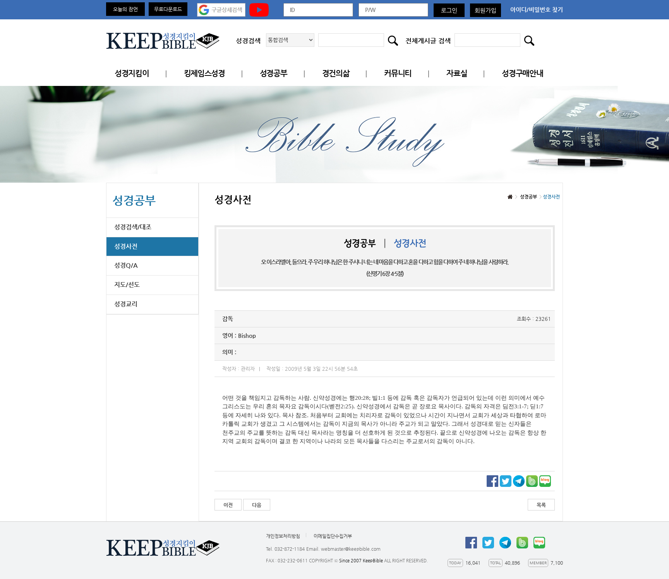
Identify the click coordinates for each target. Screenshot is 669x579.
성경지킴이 (132, 73)
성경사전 (125, 246)
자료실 (456, 73)
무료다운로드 (168, 9)
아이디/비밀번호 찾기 (536, 9)
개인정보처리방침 (283, 536)
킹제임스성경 (204, 73)
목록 (541, 505)
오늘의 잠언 (125, 9)
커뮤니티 (398, 73)
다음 (256, 505)
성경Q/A (126, 265)
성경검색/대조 (132, 227)
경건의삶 (336, 73)
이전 (228, 505)
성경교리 (125, 304)
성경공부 (273, 73)
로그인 (449, 10)
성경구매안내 (522, 73)
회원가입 (485, 10)
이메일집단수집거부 (333, 536)
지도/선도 (127, 284)
